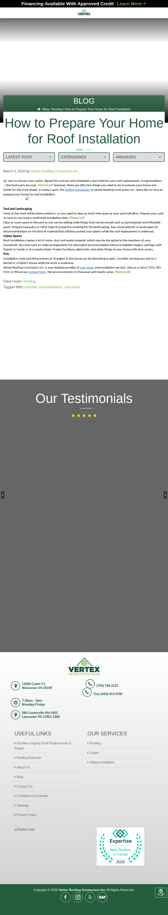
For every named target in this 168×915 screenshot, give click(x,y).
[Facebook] (65, 897)
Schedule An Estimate (32, 796)
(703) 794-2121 (107, 685)
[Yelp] (90, 897)
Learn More (129, 3)
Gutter (94, 753)
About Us (23, 767)
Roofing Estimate (29, 757)
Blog (46, 109)
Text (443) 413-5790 (107, 694)
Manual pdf (45, 185)
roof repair (72, 287)
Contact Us (25, 786)
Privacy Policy (27, 815)
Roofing (57, 109)
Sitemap (22, 805)
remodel (30, 287)
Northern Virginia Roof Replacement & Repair (42, 745)
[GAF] (102, 897)
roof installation (51, 287)
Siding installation (102, 762)
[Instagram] (78, 897)
